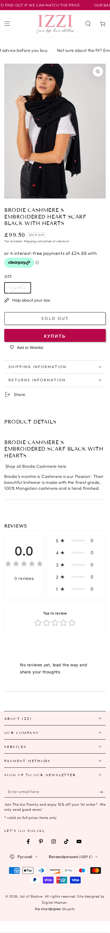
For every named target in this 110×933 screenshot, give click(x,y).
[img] (24, 564)
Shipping (30, 241)
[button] (88, 23)
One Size (18, 287)
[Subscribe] (102, 792)
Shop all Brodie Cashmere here (35, 466)
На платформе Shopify (55, 909)
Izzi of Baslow (31, 896)
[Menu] (7, 23)
